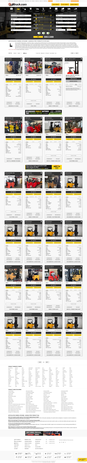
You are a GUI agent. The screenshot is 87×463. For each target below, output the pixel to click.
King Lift (64, 375)
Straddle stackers (11, 401)
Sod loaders (28, 400)
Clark (36, 370)
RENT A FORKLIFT (75, 4)
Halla (22, 374)
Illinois (20, 255)
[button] (21, 15)
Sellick (9, 383)
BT (56, 369)
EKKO (50, 371)
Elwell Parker (65, 371)
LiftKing (50, 377)
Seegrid (70, 382)
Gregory (16, 374)
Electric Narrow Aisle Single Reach (49, 405)
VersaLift (9, 386)
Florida (60, 95)
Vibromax (23, 386)
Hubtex (57, 374)
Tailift (50, 383)
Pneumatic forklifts (29, 397)
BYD (63, 369)
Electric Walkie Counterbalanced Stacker (32, 408)
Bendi (20, 87)
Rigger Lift (30, 382)
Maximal (50, 378)
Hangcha (36, 374)
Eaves (43, 371)
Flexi (40, 87)
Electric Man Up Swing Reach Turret (14, 405)
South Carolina (18, 96)
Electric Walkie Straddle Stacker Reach (50, 409)
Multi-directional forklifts (12, 396)
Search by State (59, 21)
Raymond (16, 382)
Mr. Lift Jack (44, 379)
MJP (15, 379)
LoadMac (9, 378)
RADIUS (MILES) (59, 28)
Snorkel (30, 383)
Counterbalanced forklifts (30, 392)
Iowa (40, 92)
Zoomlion (70, 386)
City (57, 24)
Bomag (50, 369)
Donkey (16, 371)
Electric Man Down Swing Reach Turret (67, 404)
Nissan (64, 379)
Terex (70, 383)
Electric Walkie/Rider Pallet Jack (66, 409)
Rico (22, 382)
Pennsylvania (79, 301)
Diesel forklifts (63, 392)
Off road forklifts (63, 396)
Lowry (23, 378)
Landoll (23, 377)
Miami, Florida (52, 106)
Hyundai (70, 374)
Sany (63, 382)
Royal (50, 382)
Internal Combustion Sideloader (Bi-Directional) (33, 410)
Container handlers (11, 392)
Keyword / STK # (59, 17)
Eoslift (9, 373)
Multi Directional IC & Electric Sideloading (67, 410)
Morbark (30, 379)
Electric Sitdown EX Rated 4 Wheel (66, 406)
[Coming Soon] (60, 442)
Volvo (43, 386)
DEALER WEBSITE (17, 259)
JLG (22, 375)
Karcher (50, 375)
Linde (57, 377)
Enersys (70, 371)
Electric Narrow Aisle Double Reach (31, 405)
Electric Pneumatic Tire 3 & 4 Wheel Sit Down (15, 406)
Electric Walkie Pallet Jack (48, 408)
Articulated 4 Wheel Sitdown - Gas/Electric (50, 402)
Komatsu (70, 375)
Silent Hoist (17, 383)
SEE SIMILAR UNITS (9, 102)
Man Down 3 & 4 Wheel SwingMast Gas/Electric (51, 410)
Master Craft (44, 378)
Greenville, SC (12, 106)
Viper (29, 386)
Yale (63, 386)
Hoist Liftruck (51, 374)
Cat (29, 370)
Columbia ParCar (45, 370)
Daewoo (70, 370)
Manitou (30, 378)
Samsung (57, 382)
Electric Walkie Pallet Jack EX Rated (67, 408)
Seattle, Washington (12, 160)
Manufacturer (14, 17)
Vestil (16, 386)
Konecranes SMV (11, 377)
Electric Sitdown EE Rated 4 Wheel (49, 406)
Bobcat (36, 369)
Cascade (9, 370)
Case (16, 370)
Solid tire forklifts (46, 400)
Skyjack (23, 383)
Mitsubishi (9, 379)
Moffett (23, 379)
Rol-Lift (43, 382)
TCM (63, 383)
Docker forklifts (10, 393)
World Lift (57, 386)
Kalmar (43, 375)
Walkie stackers (28, 402)
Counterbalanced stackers (48, 392)
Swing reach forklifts (29, 401)
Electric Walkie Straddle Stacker (31, 409)
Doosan (23, 371)
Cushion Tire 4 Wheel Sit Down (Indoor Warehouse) (16, 404)
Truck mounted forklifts (47, 401)
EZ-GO (43, 373)
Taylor (57, 383)
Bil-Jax (23, 369)
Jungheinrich (37, 375)
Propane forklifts (46, 397)
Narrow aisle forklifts (29, 396)
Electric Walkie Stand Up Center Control (14, 409)
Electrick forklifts (63, 393)
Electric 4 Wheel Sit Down (48, 404)
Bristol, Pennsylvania (52, 160)
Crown (57, 370)
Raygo (9, 382)
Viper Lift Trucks (38, 386)
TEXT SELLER (17, 102)
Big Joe (16, 369)
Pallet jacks (10, 397)
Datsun (9, 371)
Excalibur (36, 373)
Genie (9, 374)
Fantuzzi (57, 373)
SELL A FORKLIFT (65, 4)
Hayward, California (52, 217)
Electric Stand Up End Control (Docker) (14, 408)
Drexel (30, 371)
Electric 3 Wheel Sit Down (30, 404)
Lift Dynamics (37, 377)
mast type (13, 21)
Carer (70, 369)
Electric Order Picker (47, 393)
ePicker (23, 373)
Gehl (70, 373)
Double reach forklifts (29, 393)
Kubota (16, 377)
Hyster (64, 374)
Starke (36, 383)
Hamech (30, 374)
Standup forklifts (63, 400)
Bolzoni (43, 369)
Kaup (56, 375)
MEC (56, 378)
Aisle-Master (19, 144)
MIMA (70, 378)
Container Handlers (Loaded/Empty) (67, 402)
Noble (70, 379)
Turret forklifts (63, 401)
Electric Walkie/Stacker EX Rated (13, 410)
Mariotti (36, 378)
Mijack (64, 378)
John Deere (30, 375)
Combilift (50, 370)
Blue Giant (30, 369)
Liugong (64, 377)
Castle (23, 370)
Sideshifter (13, 24)
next (77, 53)
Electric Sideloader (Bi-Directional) (31, 406)
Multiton (50, 379)
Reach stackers (63, 397)
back (72, 53)
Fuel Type (13, 28)
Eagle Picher (37, 371)
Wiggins (50, 386)
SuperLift (43, 383)
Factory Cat (51, 373)
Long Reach (17, 378)
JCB (15, 375)
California (72, 160)
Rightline (36, 382)
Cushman (64, 370)
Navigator (57, 379)
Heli (42, 374)
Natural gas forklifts (47, 396)
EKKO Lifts (57, 371)
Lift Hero (43, 377)
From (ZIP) (69, 28)
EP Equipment (17, 373)
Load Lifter (71, 377)
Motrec (36, 379)
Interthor (9, 375)
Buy (18, 457)
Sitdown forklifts (10, 400)
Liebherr (30, 377)
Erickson (30, 373)
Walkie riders (10, 402)
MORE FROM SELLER (9, 259)
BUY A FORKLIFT (56, 4)
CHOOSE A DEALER (59, 13)
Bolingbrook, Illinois (72, 217)
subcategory (14, 13)
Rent (20, 457)
